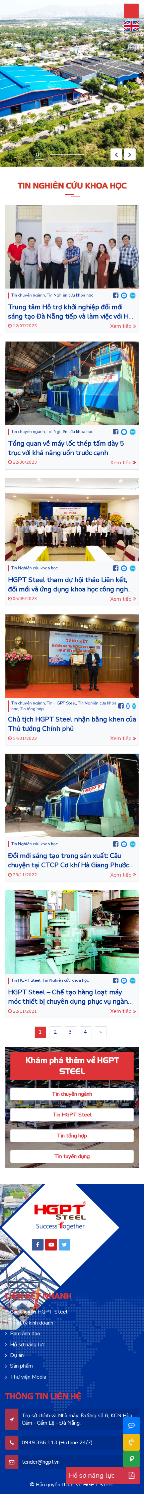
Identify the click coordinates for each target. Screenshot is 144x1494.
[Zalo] (133, 295)
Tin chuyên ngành (28, 295)
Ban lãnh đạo (25, 1333)
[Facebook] (115, 295)
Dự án (17, 1355)
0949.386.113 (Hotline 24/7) (57, 1442)
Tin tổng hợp (32, 709)
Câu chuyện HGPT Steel (39, 1312)
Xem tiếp (121, 326)
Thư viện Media (28, 1377)
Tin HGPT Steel (61, 703)
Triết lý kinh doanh (31, 1323)
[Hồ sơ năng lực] (131, 1475)
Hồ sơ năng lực (27, 1344)
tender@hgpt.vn (41, 1462)
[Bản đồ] (131, 1459)
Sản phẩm (21, 1366)
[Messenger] (124, 296)
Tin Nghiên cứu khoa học (70, 295)
